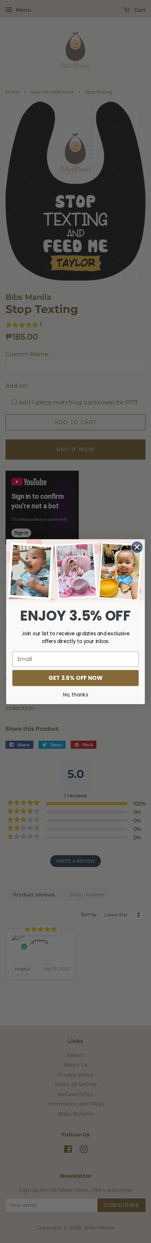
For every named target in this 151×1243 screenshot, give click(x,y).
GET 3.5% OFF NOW (75, 677)
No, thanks (75, 694)
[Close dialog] (137, 547)
